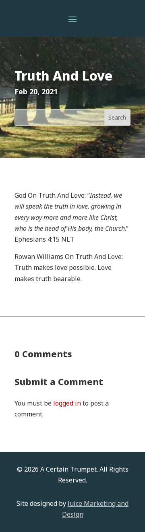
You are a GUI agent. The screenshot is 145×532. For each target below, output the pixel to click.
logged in (67, 403)
